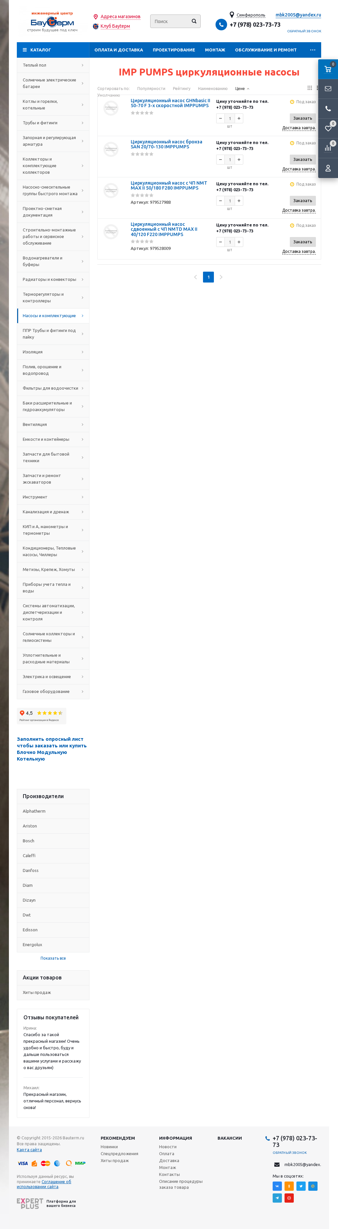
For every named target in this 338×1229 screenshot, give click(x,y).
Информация (175, 1138)
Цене (240, 88)
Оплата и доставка (118, 49)
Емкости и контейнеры (46, 439)
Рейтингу (181, 88)
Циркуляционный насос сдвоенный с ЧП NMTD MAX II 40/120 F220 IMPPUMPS (164, 229)
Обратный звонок (304, 31)
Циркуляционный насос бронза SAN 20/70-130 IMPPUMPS (166, 144)
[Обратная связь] (328, 89)
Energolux (32, 944)
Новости (168, 1146)
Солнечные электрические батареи (49, 83)
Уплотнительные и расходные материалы (46, 658)
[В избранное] (111, 124)
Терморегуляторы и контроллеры (43, 297)
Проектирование (174, 49)
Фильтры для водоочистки (50, 388)
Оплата (166, 1153)
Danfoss (31, 870)
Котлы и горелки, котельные (40, 104)
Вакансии (230, 1138)
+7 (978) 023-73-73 (255, 24)
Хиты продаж (37, 992)
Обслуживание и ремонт (266, 49)
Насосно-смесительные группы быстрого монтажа (50, 190)
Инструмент (35, 497)
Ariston (30, 826)
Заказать (302, 118)
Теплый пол (34, 65)
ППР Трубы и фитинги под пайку (49, 333)
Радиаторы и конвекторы (49, 279)
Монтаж (215, 49)
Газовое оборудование (46, 691)
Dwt (27, 915)
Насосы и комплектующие (49, 315)
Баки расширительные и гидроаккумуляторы (47, 406)
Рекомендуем (118, 1138)
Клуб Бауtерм (115, 26)
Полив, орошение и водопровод (42, 369)
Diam (28, 885)
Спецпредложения (119, 1153)
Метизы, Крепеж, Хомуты (49, 569)
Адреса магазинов (121, 16)
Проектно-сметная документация (42, 211)
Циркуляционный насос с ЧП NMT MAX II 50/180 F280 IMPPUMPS (169, 185)
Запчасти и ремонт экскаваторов (42, 478)
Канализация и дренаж (46, 511)
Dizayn (29, 900)
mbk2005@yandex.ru (298, 14)
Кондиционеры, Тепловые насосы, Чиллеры (49, 551)
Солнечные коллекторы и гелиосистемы (49, 637)
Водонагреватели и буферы (42, 261)
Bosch (28, 840)
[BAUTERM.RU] (53, 21)
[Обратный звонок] (328, 109)
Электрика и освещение (47, 676)
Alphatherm (34, 811)
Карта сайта (29, 1149)
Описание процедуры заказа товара (181, 1184)
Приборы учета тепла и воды (47, 587)
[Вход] (328, 168)
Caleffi (29, 855)
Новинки (109, 1146)
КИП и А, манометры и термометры (45, 529)
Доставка (169, 1160)
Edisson (30, 929)
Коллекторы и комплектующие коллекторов (39, 165)
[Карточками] (310, 88)
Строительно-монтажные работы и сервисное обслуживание (49, 236)
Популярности (151, 88)
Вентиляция (35, 424)
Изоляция (33, 351)
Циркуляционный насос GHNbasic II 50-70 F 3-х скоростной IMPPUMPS (170, 103)
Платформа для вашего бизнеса (61, 1203)
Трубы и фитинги (40, 122)
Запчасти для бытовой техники (46, 457)
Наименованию (213, 88)
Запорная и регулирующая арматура (49, 140)
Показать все (53, 958)
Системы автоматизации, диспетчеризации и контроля (49, 612)
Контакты (169, 1174)
